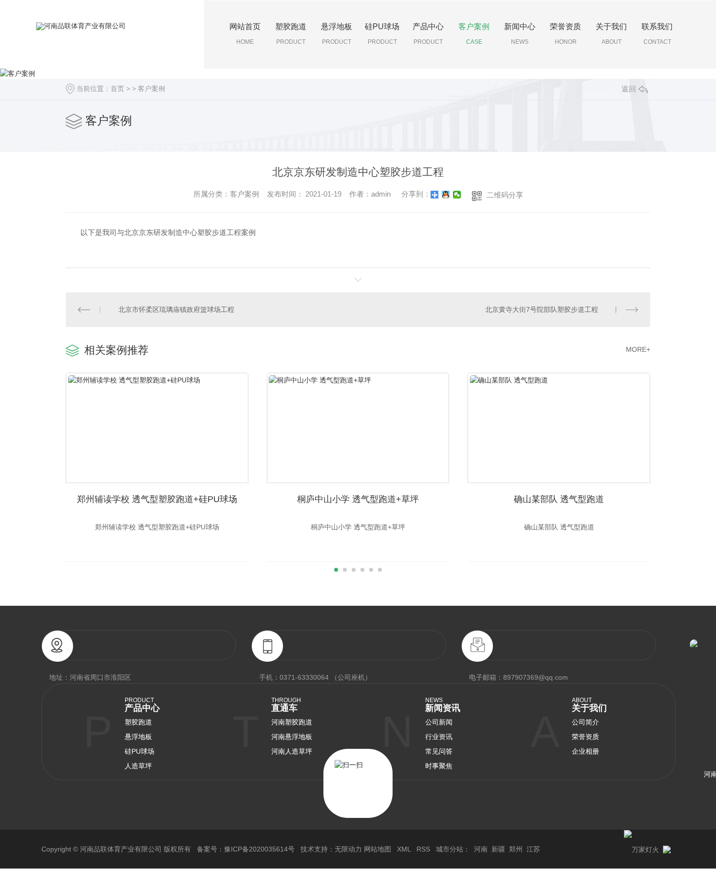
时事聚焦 (438, 766)
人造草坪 (138, 766)
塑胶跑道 (290, 33)
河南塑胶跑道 (291, 722)
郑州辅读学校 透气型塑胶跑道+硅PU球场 (157, 499)
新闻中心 (519, 33)
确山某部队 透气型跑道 (559, 499)
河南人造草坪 (291, 751)
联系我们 (657, 33)
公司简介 (585, 722)
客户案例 (474, 33)
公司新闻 (438, 722)
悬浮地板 (336, 33)
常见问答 (438, 751)
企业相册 (585, 751)
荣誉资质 (565, 33)
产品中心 (428, 33)
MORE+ (638, 349)
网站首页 (245, 33)
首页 (117, 88)
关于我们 (611, 33)
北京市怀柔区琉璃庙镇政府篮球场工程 (176, 309)
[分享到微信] (457, 195)
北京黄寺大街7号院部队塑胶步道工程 (541, 309)
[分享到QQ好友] (446, 195)
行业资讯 (438, 737)
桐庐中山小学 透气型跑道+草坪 (358, 499)
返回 (629, 89)
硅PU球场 (382, 33)
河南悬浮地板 (291, 737)
